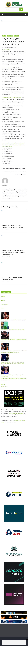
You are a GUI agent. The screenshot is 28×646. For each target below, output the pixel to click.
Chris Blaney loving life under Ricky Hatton (14, 168)
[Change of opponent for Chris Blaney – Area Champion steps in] (14, 210)
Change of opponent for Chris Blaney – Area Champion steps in (12, 226)
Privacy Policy (4, 386)
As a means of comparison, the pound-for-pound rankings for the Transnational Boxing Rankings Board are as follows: (13, 144)
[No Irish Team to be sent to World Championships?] (14, 262)
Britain (4, 35)
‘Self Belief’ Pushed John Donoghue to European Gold (13, 329)
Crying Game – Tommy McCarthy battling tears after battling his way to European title (13, 252)
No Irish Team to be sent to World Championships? (13, 278)
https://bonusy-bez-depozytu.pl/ (16, 413)
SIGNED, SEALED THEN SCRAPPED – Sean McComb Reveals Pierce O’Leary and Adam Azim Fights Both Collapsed (12, 363)
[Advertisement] (14, 642)
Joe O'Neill (14, 47)
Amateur (3, 300)
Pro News (3, 296)
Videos (2, 308)
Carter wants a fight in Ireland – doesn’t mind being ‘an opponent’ (13, 173)
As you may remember (7, 67)
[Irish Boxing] (2, 14)
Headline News (10, 35)
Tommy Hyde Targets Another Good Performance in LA (13, 319)
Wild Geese (16, 35)
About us (3, 384)
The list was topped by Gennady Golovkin (11, 97)
